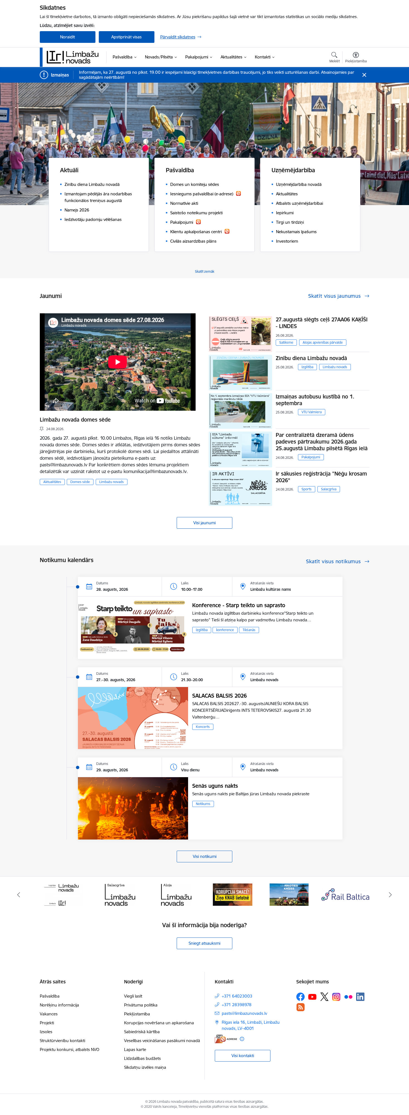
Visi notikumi (204, 856)
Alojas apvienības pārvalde (323, 342)
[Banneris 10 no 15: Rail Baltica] (289, 894)
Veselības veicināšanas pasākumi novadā (162, 1040)
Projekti (47, 1022)
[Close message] (364, 75)
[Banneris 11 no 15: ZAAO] (345, 894)
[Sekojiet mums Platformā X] (324, 997)
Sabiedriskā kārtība (142, 1031)
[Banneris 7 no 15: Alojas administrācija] (120, 894)
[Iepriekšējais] (19, 894)
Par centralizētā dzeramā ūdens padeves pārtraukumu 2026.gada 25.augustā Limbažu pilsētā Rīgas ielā (322, 442)
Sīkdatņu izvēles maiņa (145, 1067)
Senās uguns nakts (215, 785)
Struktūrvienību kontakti (62, 1040)
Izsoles (46, 1031)
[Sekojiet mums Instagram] (336, 997)
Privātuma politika (140, 1005)
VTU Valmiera (312, 412)
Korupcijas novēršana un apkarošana (159, 1022)
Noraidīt (67, 37)
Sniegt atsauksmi (204, 943)
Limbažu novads (111, 482)
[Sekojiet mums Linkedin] (360, 997)
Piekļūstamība (137, 1013)
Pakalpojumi (311, 457)
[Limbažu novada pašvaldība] (74, 57)
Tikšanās (249, 630)
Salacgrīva (328, 489)
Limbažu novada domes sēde (75, 419)
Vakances (49, 1013)
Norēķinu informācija (59, 1005)
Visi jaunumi (204, 522)
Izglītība (307, 367)
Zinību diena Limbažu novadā (311, 358)
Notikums (203, 804)
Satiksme (286, 342)
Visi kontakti (242, 1055)
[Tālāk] (391, 894)
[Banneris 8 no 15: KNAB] (176, 894)
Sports (307, 489)
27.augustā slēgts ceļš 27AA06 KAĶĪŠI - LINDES (322, 322)
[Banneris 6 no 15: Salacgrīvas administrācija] (63, 894)
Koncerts (203, 727)
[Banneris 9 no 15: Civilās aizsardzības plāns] (232, 894)
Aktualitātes (52, 482)
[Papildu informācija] (242, 1039)
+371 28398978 (237, 1004)
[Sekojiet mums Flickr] (348, 996)
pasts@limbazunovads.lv (244, 1013)
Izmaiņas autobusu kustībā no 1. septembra (315, 400)
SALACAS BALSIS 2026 (219, 695)
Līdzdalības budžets (142, 1058)
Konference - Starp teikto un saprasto (238, 605)
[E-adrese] (226, 1038)
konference (225, 630)
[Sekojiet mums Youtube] (312, 996)
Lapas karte (135, 1049)
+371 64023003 (237, 996)
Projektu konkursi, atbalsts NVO (69, 1049)
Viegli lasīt (133, 996)
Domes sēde (80, 482)
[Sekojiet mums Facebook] (300, 997)
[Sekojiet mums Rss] (300, 1007)
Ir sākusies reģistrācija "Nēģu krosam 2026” (321, 477)
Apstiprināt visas (126, 37)
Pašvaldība (50, 996)
